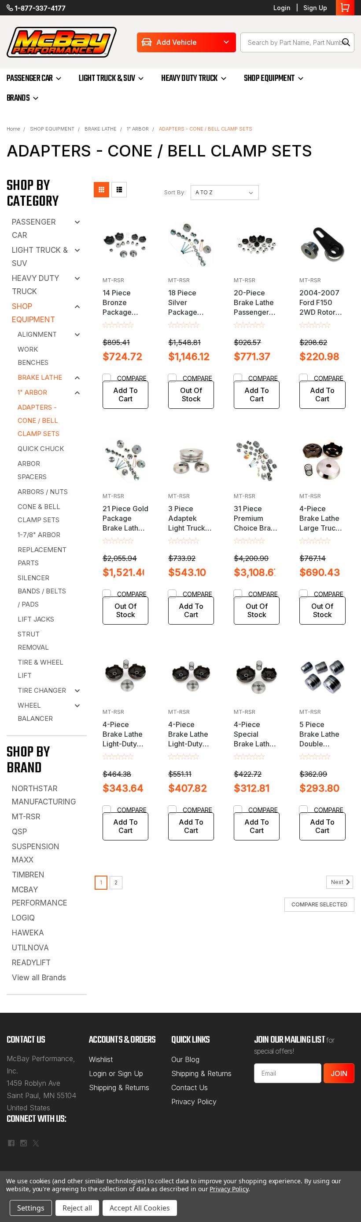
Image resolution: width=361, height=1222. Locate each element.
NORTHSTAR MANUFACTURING (44, 795)
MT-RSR (26, 816)
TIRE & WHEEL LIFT (40, 669)
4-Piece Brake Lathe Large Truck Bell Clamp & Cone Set (320, 528)
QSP (19, 831)
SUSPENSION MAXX (35, 853)
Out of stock (191, 394)
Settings (30, 1208)
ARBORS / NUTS (43, 491)
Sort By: (175, 192)
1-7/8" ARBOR (39, 535)
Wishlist (101, 1059)
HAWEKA (28, 932)
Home (13, 129)
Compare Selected (319, 904)
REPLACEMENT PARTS (42, 556)
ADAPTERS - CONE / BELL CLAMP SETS (205, 129)
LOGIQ (23, 917)
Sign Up (315, 7)
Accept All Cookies (140, 1208)
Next (338, 882)
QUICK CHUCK (41, 448)
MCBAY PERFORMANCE (39, 896)
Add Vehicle (176, 42)
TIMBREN (28, 874)
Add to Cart (125, 394)
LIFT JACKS (36, 619)
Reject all (77, 1208)
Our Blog (185, 1059)
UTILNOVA (30, 947)
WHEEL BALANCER (35, 712)
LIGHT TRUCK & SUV (107, 78)
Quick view (125, 265)
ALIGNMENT (37, 334)
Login (282, 7)
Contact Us (189, 1087)
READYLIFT (31, 962)
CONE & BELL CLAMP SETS (39, 513)
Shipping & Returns (119, 1087)
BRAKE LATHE (101, 129)
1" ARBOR (138, 129)
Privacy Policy (194, 1101)
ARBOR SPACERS (32, 470)
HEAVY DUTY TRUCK (189, 78)
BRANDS (18, 98)
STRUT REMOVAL (33, 640)
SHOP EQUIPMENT (269, 78)
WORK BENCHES (33, 356)
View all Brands (39, 977)
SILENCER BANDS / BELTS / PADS (42, 591)
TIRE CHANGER (42, 690)
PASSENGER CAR (29, 78)
